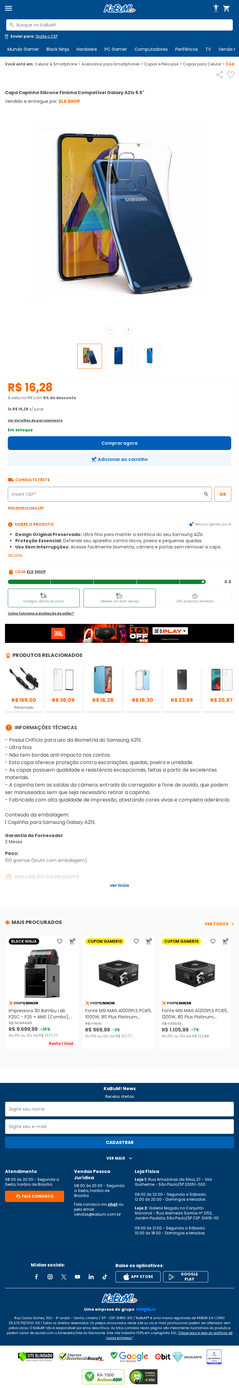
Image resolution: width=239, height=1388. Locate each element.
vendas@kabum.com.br (97, 1214)
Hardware (87, 49)
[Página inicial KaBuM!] (119, 8)
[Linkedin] (91, 1277)
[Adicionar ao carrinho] (72, 941)
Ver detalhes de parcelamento (35, 420)
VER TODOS (216, 923)
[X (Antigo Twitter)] (63, 1277)
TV (208, 49)
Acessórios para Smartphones (112, 64)
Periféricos (186, 49)
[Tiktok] (104, 1277)
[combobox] (119, 25)
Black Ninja (57, 49)
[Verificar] (36, 1357)
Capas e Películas (163, 64)
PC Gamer (116, 49)
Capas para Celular (203, 64)
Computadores (151, 49)
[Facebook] (36, 1277)
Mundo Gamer (23, 49)
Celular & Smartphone (57, 64)
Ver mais (15, 555)
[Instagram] (50, 1277)
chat (113, 1204)
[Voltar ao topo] (119, 1298)
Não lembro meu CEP (26, 507)
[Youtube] (77, 1277)
